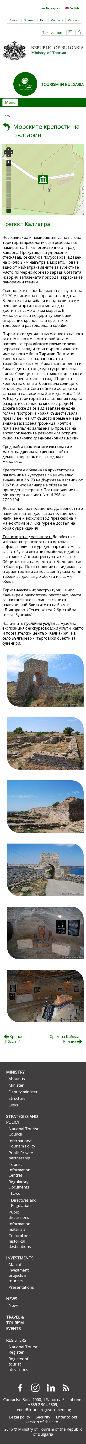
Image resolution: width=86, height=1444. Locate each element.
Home (6, 116)
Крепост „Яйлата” (14, 1039)
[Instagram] (35, 1388)
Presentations (21, 1287)
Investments (19, 1258)
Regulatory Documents (19, 1184)
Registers (16, 1340)
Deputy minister (23, 1092)
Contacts (57, 20)
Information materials (19, 1226)
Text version (52, 32)
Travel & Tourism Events (15, 1322)
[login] (79, 32)
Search (14, 20)
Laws (15, 1193)
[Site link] (27, 97)
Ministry (15, 1072)
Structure (17, 1098)
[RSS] (66, 1388)
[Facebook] (20, 1388)
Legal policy (19, 1417)
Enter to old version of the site (51, 1419)
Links (13, 1105)
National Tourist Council (23, 1131)
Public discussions (19, 1214)
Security (43, 1417)
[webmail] (70, 32)
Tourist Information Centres (19, 1170)
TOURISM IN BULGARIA (62, 84)
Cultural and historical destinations (20, 1241)
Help (43, 20)
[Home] (43, 62)
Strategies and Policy (22, 1119)
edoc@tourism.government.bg (44, 1409)
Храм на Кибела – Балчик (66, 1039)
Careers (73, 20)
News (11, 1298)
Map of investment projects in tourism (19, 1272)
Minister (16, 1085)
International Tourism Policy (22, 1143)
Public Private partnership (21, 1155)
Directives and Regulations (23, 1203)
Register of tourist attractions (18, 1364)
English (74, 8)
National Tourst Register (23, 1349)
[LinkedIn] (51, 1388)
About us (17, 1078)
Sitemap (29, 20)
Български (52, 8)
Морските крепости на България (46, 130)
